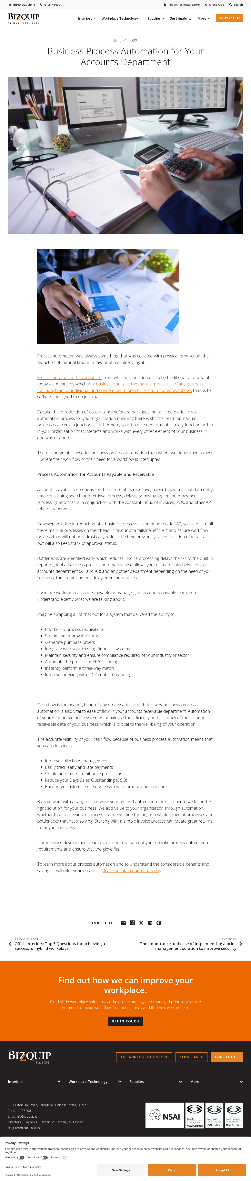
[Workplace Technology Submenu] (141, 18)
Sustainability (181, 18)
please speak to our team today (131, 870)
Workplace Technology (120, 18)
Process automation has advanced (69, 377)
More (201, 18)
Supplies (154, 18)
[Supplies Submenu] (164, 18)
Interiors (85, 18)
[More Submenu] (209, 18)
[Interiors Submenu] (95, 18)
